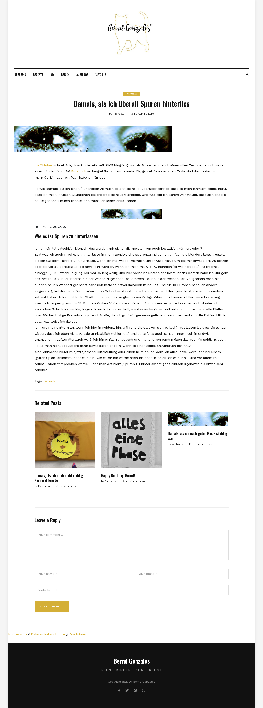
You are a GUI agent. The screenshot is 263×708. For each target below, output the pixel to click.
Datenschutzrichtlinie (48, 634)
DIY (52, 74)
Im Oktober (43, 165)
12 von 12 (100, 74)
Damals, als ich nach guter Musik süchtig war (197, 436)
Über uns (20, 74)
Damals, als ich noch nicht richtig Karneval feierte (59, 478)
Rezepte (38, 74)
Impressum (17, 634)
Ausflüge (82, 74)
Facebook (78, 171)
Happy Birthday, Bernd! (118, 475)
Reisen (65, 74)
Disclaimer (77, 634)
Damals (131, 94)
